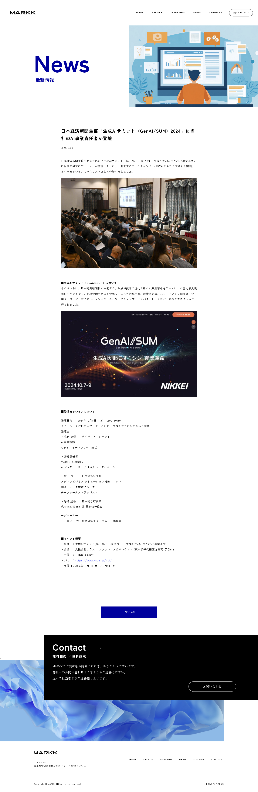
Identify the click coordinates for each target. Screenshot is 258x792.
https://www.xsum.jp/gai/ (93, 560)
